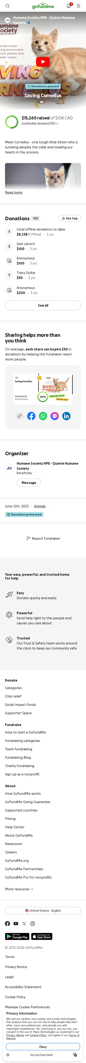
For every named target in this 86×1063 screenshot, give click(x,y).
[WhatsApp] (43, 416)
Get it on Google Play (17, 936)
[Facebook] (31, 416)
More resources (17, 889)
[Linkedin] (66, 416)
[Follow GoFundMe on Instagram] (32, 923)
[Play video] (43, 62)
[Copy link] (19, 416)
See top (72, 218)
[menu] (78, 6)
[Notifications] (68, 6)
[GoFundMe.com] (43, 6)
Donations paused (45, 86)
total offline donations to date (41, 229)
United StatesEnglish (45, 910)
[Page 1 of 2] (41, 102)
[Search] (7, 6)
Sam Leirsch (26, 244)
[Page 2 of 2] (45, 102)
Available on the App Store (41, 936)
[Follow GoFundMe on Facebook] (7, 923)
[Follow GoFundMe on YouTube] (16, 923)
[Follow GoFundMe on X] (24, 923)
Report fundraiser (46, 538)
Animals (40, 506)
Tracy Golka (26, 273)
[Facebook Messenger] (55, 416)
